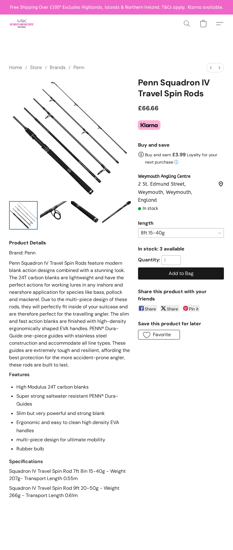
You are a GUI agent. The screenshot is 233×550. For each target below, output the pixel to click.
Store (36, 67)
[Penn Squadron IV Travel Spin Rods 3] (116, 215)
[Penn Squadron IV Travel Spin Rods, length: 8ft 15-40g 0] (23, 215)
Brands (58, 67)
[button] (22, 24)
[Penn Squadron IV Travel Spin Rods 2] (85, 215)
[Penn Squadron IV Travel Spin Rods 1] (54, 215)
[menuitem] (211, 67)
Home (15, 67)
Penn (78, 67)
